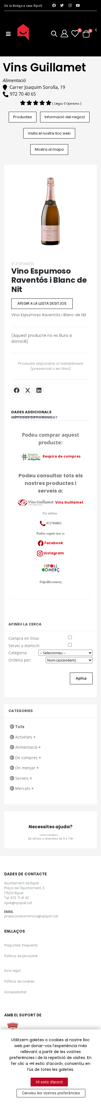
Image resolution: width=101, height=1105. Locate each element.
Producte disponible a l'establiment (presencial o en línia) (50, 366)
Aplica (81, 678)
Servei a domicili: (24, 645)
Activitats (25, 737)
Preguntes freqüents (21, 945)
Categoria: (17, 652)
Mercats (24, 788)
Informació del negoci (65, 117)
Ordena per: (19, 660)
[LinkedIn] (39, 390)
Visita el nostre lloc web (49, 133)
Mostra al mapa (49, 149)
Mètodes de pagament (34, 417)
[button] (54, 34)
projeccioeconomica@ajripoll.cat (49, 835)
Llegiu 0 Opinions (67, 104)
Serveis (23, 778)
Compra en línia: (24, 638)
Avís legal (12, 970)
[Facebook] (16, 390)
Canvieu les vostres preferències (51, 1093)
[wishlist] (75, 33)
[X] (28, 390)
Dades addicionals (31, 412)
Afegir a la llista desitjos (41, 303)
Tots (19, 727)
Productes (22, 117)
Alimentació (28, 747)
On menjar (27, 767)
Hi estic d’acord (49, 1082)
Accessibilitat (15, 992)
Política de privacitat (21, 956)
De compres (28, 757)
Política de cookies (19, 981)
